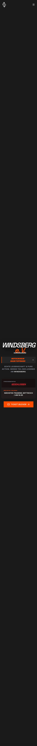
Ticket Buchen (18, 404)
